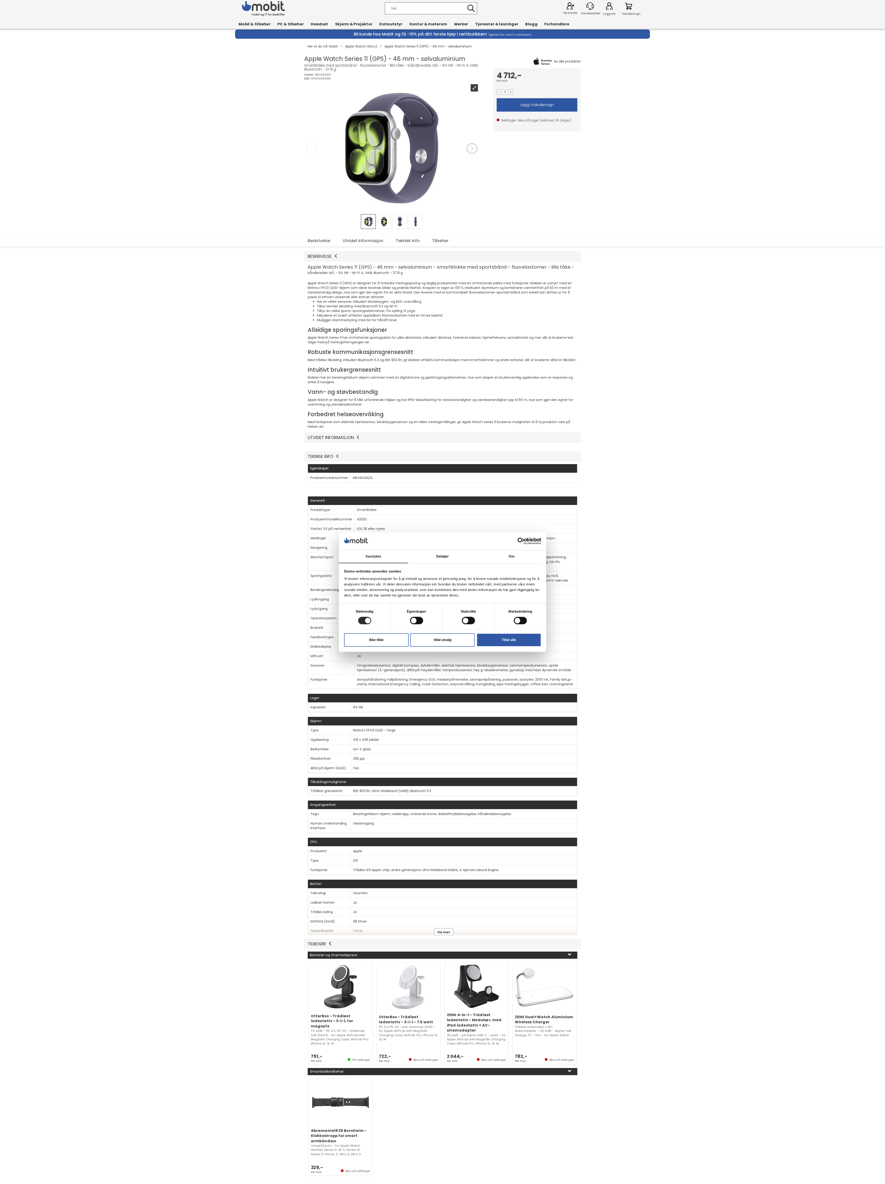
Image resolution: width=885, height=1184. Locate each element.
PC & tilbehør (290, 24)
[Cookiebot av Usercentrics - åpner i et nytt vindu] (521, 540)
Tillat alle (509, 640)
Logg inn (609, 7)
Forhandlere (556, 24)
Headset (319, 24)
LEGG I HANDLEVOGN (537, 105)
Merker (461, 24)
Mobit (333, 46)
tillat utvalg (442, 640)
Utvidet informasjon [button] (331, 437)
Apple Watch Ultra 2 (361, 46)
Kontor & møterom (428, 24)
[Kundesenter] (590, 6)
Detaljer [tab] (442, 556)
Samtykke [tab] (373, 556)
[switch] (416, 620)
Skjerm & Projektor (354, 24)
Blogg (531, 24)
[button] (442, 256)
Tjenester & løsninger (497, 24)
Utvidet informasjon (363, 240)
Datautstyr (390, 24)
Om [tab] (511, 556)
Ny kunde (570, 13)
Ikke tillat (376, 640)
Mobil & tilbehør (255, 24)
